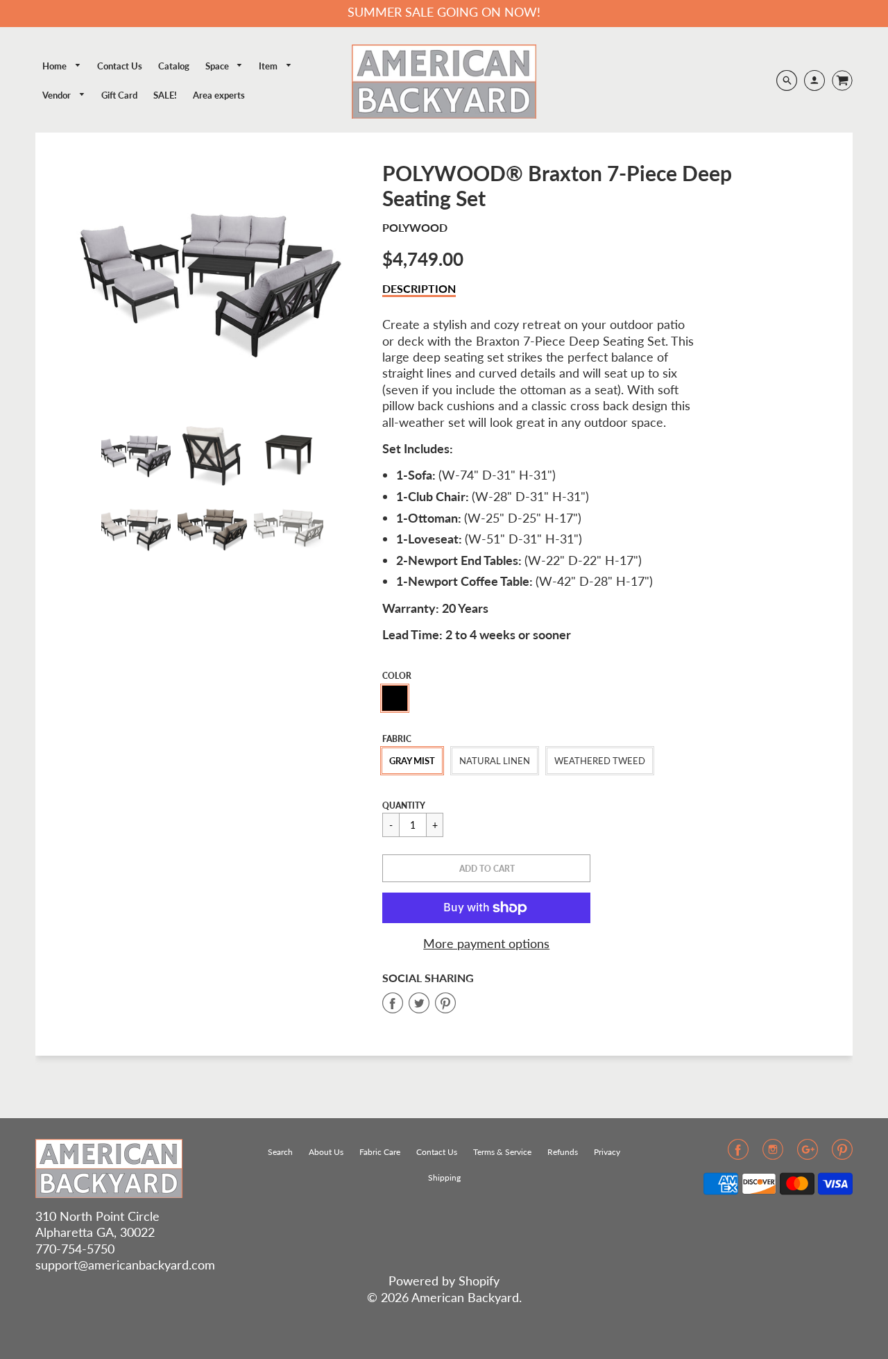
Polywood (414, 227)
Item (269, 65)
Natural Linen (494, 760)
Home (55, 65)
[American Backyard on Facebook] (738, 1153)
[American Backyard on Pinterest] (842, 1153)
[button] (486, 868)
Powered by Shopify (444, 1280)
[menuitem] (61, 66)
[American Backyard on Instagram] (772, 1153)
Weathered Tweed (599, 760)
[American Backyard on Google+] (807, 1153)
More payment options (486, 943)
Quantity (403, 805)
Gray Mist (412, 760)
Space (218, 65)
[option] (212, 279)
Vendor (57, 95)
